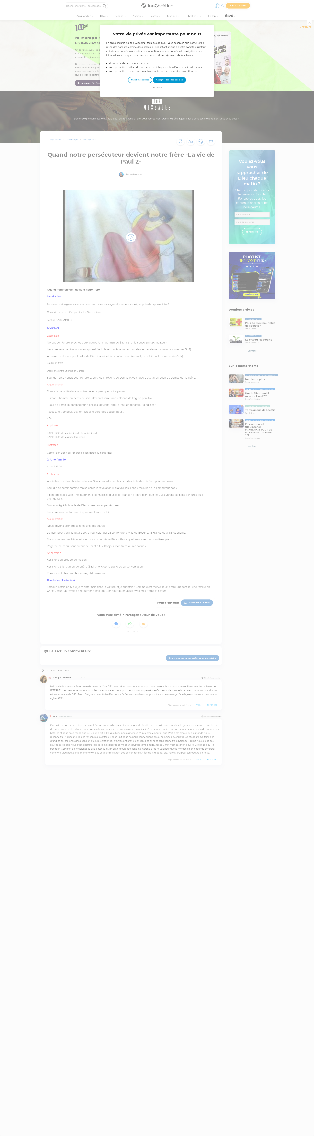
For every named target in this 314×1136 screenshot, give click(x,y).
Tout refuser (157, 87)
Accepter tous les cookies (169, 80)
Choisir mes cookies (140, 80)
